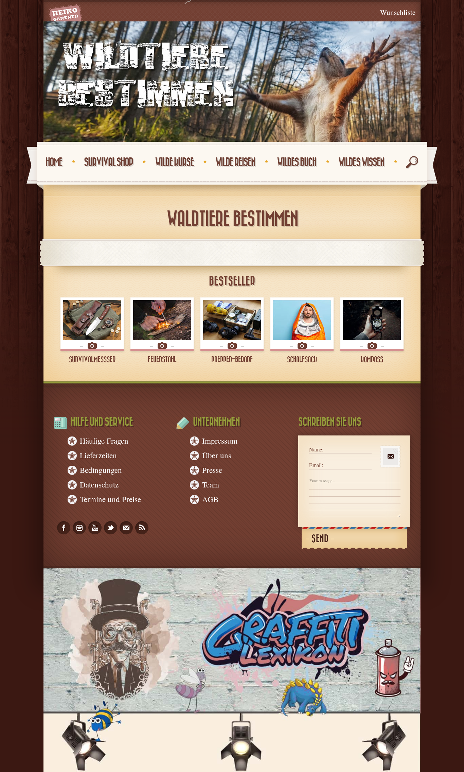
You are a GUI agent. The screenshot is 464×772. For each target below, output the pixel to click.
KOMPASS (372, 359)
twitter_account (110, 527)
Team (210, 484)
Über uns (216, 455)
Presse (212, 470)
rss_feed (141, 527)
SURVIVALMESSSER (92, 359)
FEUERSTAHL (162, 359)
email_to (126, 527)
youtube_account (95, 527)
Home (54, 162)
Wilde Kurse (174, 162)
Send (319, 539)
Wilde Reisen (235, 162)
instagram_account (79, 527)
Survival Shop (108, 162)
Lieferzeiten (98, 455)
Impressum (219, 440)
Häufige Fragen (104, 440)
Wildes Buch (296, 162)
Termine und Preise (110, 499)
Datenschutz (99, 484)
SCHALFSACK (302, 359)
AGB (210, 499)
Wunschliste (397, 12)
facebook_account (63, 527)
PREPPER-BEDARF (232, 359)
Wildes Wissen (361, 162)
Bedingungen (101, 470)
